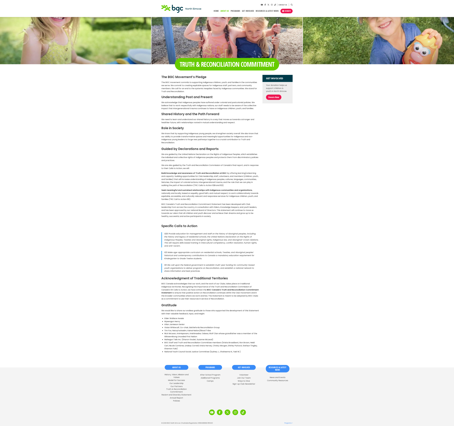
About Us (224, 11)
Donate (288, 11)
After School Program (210, 375)
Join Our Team (244, 378)
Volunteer (244, 375)
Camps (210, 381)
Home (216, 11)
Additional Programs (210, 378)
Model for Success (176, 380)
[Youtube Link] (262, 4)
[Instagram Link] (271, 4)
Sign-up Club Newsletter (244, 384)
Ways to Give (244, 381)
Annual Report (176, 398)
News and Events (277, 377)
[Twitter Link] (268, 4)
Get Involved (248, 11)
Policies (176, 401)
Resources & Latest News (267, 11)
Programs (235, 11)
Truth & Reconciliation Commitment (176, 390)
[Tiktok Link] (275, 4)
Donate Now (273, 97)
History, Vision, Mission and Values (176, 376)
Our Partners (176, 386)
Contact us (282, 5)
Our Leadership (176, 383)
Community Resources (277, 380)
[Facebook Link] (265, 4)
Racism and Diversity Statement (176, 395)
